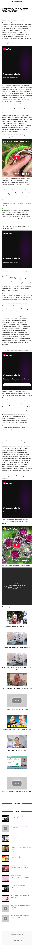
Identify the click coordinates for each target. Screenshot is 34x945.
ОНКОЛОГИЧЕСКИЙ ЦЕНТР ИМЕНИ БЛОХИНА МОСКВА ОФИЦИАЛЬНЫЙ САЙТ (21, 847)
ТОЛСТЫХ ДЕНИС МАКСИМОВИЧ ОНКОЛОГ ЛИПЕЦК (20, 916)
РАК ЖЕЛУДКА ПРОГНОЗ (18, 836)
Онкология (17, 2)
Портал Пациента (17, 940)
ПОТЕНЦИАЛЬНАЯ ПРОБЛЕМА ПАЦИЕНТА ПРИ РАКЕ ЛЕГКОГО (20, 866)
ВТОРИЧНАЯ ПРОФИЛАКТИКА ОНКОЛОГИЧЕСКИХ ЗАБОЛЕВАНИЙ (21, 876)
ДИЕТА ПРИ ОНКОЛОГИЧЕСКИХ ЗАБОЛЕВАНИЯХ (20, 826)
